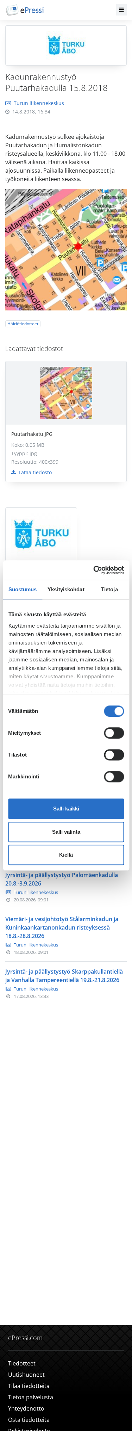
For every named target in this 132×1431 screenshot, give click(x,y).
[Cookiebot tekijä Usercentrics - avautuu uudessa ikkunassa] (94, 570)
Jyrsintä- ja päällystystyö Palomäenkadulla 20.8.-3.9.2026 (61, 879)
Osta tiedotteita (29, 1420)
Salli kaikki (66, 809)
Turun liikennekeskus (39, 103)
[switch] (114, 733)
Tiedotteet (22, 1363)
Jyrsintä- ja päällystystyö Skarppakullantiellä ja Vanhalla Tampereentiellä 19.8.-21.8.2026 (64, 976)
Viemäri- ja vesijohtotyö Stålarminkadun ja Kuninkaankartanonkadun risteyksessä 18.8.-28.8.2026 (61, 927)
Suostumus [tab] (22, 589)
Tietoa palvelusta (30, 1397)
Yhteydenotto (26, 1408)
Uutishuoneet (26, 1374)
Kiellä (66, 855)
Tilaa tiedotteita (29, 1386)
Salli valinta (66, 832)
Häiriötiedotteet (22, 324)
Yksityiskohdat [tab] (66, 589)
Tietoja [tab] (109, 589)
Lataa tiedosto (34, 472)
